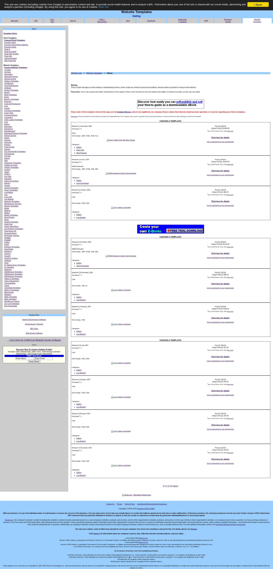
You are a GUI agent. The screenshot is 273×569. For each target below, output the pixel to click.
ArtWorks (7, 88)
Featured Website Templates (15, 68)
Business (7, 102)
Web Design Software (34, 333)
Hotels (6, 172)
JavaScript (151, 21)
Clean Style (8, 113)
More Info (104, 7)
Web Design (9, 292)
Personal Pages (10, 233)
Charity (7, 108)
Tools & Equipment (11, 281)
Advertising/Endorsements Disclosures (152, 504)
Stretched (8, 270)
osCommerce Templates (13, 229)
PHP (206, 21)
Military (7, 213)
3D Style (7, 72)
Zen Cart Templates (11, 304)
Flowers (7, 145)
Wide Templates (10, 299)
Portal (6, 245)
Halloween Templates (12, 163)
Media (6, 208)
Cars (6, 106)
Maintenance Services (12, 204)
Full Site (7, 156)
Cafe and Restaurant (12, 104)
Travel (6, 286)
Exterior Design (10, 136)
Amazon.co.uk (143, 542)
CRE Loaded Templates (13, 120)
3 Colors (7, 70)
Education (8, 127)
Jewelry (7, 186)
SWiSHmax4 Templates (13, 276)
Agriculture (8, 74)
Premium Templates (12, 247)
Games (7, 158)
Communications (10, 115)
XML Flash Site (10, 61)
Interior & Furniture (11, 181)
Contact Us (110, 504)
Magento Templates (11, 202)
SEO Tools (34, 329)
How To (73, 21)
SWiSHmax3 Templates (13, 274)
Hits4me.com (76, 73)
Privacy (119, 504)
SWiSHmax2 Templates (13, 272)
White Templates (10, 297)
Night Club (8, 224)
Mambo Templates (11, 206)
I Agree (258, 4)
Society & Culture (11, 258)
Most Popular (9, 217)
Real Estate (8, 249)
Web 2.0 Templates (11, 290)
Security (7, 256)
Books (6, 97)
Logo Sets (8, 197)
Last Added (8, 192)
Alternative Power (11, 77)
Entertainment (9, 131)
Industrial (7, 179)
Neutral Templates (11, 222)
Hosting (7, 170)
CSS (6, 122)
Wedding (7, 295)
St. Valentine (9, 267)
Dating (6, 124)
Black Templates (10, 95)
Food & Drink (9, 147)
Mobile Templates (11, 215)
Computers (8, 118)
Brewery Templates (11, 99)
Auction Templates (11, 90)
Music (6, 220)
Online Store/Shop (11, 227)
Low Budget (9, 199)
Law (6, 195)
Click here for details (220, 138)
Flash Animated (10, 52)
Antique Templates (11, 81)
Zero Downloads (10, 306)
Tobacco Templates (11, 279)
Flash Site (8, 56)
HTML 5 (7, 174)
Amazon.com (143, 538)
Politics (7, 242)
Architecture (9, 83)
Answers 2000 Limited (146, 509)
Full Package (9, 154)
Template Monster (124, 112)
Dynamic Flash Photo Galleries (16, 45)
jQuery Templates (11, 190)
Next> (175, 486)
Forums (7, 149)
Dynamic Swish (10, 47)
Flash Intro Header (11, 54)
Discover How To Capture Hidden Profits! (34, 349)
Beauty (7, 93)
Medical (7, 211)
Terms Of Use (130, 504)
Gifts (6, 161)
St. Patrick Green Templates (15, 265)
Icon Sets (7, 177)
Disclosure (74, 116)
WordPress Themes (11, 301)
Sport (6, 263)
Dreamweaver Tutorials (34, 324)
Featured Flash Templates (14, 40)
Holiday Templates (11, 167)
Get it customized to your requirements (220, 142)
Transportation (9, 283)
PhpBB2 (7, 238)
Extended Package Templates (15, 133)
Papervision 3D (10, 231)
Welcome (14, 21)
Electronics (8, 129)
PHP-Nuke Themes (11, 236)
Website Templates (94, 73)
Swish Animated (10, 58)
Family (6, 138)
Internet (7, 183)
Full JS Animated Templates (15, 152)
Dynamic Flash (10, 43)
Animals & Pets (10, 79)
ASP (36, 21)
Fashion (7, 140)
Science (7, 254)
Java (128, 21)
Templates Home (10, 33)
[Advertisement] (156, 48)
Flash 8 (7, 49)
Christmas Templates (12, 111)
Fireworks (8, 142)
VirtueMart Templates (12, 288)
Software (7, 261)
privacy (97, 534)
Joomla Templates (11, 188)
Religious (8, 251)
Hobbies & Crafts (10, 165)
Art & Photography (11, 86)
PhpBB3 (7, 240)
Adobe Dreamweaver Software (34, 320)
